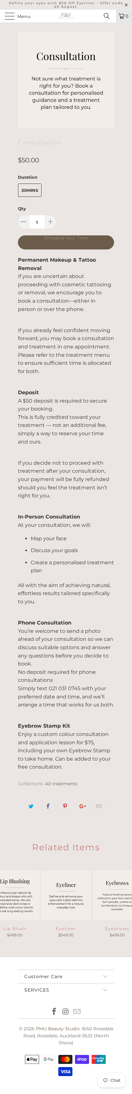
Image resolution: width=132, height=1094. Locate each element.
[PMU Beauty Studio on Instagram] (65, 1012)
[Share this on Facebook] (48, 806)
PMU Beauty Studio (58, 1029)
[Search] (109, 16)
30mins (29, 190)
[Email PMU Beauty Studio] (77, 1012)
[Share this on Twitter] (31, 806)
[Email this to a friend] (99, 806)
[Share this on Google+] (82, 806)
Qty (22, 208)
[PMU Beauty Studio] (66, 16)
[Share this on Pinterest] (65, 806)
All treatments (61, 784)
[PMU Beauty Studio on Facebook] (54, 1012)
